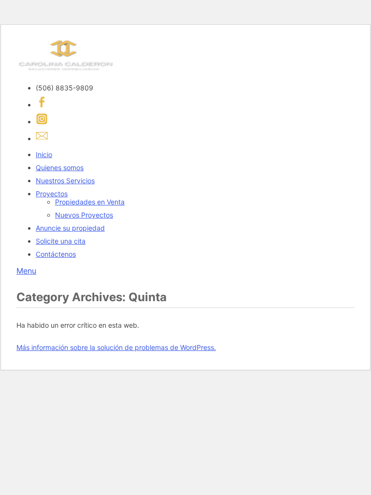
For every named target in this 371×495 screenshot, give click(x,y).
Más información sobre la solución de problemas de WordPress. (116, 347)
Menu (26, 271)
